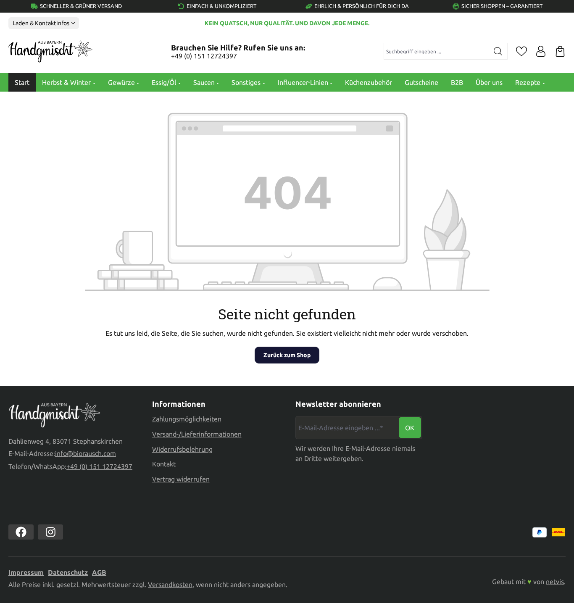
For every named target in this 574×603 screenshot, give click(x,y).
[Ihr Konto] (540, 51)
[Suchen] (498, 51)
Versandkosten (170, 584)
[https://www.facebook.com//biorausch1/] (21, 532)
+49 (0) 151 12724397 (204, 56)
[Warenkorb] (560, 51)
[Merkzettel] (521, 51)
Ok (409, 428)
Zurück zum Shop (287, 355)
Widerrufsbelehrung (182, 449)
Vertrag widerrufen (181, 479)
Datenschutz (68, 572)
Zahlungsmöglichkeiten (186, 419)
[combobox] (437, 51)
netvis (555, 581)
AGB (99, 572)
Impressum (26, 572)
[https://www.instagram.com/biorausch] (50, 532)
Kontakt (164, 464)
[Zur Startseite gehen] (50, 51)
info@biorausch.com (85, 453)
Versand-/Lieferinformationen (197, 434)
